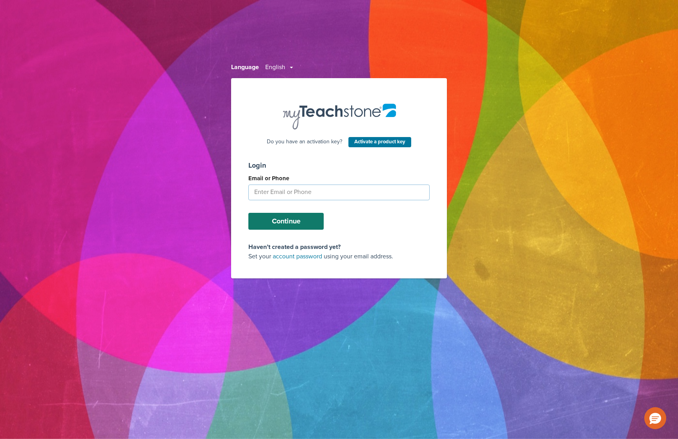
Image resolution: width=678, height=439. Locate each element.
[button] (655, 418)
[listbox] (279, 67)
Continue (286, 221)
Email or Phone (268, 178)
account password (297, 256)
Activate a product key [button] (379, 142)
